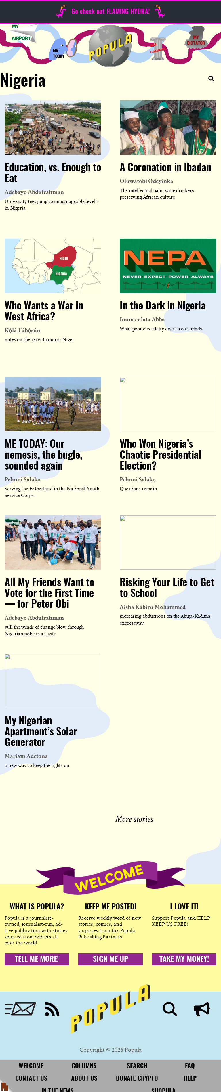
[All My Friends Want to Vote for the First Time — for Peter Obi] (53, 542)
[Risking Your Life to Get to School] (168, 542)
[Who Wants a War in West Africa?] (53, 266)
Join (202, 1009)
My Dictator (196, 37)
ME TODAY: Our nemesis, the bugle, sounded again (43, 455)
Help (190, 1079)
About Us (84, 1079)
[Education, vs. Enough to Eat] (53, 127)
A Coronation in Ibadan (165, 168)
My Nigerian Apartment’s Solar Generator (41, 732)
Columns (158, 48)
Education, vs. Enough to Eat (53, 173)
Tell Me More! (37, 959)
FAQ (190, 1066)
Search (170, 1009)
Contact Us (31, 1079)
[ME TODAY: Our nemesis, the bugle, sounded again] (53, 404)
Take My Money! (184, 959)
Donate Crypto (137, 1079)
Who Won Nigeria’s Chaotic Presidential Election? (160, 455)
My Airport (23, 35)
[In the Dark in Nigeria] (168, 266)
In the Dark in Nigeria (162, 306)
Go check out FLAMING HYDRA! (110, 12)
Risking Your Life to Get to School (167, 588)
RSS (52, 1009)
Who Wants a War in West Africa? (44, 311)
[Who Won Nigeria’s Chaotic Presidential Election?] (168, 404)
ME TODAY (63, 48)
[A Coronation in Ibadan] (168, 127)
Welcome (31, 1066)
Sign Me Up (110, 959)
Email (20, 1009)
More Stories (135, 818)
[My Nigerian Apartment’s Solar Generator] (53, 681)
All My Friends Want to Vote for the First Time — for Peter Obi (49, 594)
